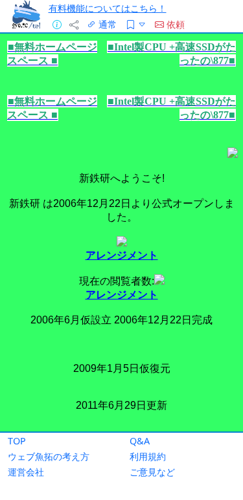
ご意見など (152, 472)
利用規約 (148, 456)
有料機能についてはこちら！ (108, 8)
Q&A (140, 441)
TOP (17, 441)
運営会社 (26, 472)
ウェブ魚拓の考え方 (48, 456)
